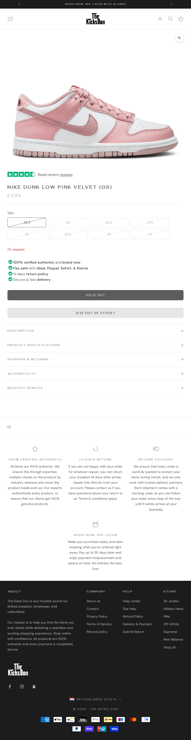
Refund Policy (133, 616)
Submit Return (133, 632)
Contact (93, 609)
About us (93, 601)
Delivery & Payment (137, 624)
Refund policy (97, 632)
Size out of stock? (95, 313)
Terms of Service (99, 624)
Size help (129, 609)
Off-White (171, 624)
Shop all (169, 647)
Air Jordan (171, 601)
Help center (131, 601)
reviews (66, 174)
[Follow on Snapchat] (34, 686)
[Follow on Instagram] (22, 686)
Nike (167, 616)
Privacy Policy (97, 616)
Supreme (170, 632)
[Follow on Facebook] (9, 686)
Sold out (95, 295)
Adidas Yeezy (174, 609)
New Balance (173, 639)
